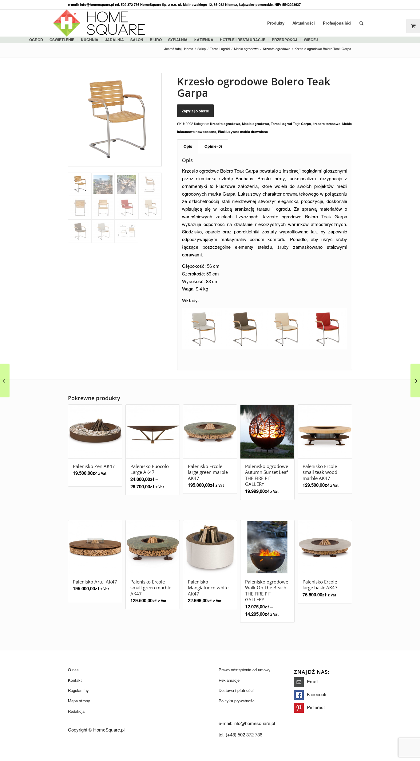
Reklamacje (229, 680)
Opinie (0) (213, 146)
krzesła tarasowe (326, 123)
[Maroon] (243, 328)
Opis (188, 146)
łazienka (203, 39)
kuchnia (89, 39)
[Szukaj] (361, 23)
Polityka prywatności (237, 701)
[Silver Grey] (202, 328)
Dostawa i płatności (236, 690)
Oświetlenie (62, 39)
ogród (36, 39)
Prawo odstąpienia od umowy (245, 670)
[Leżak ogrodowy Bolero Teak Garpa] (415, 380)
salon (136, 39)
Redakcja (76, 711)
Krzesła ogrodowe (225, 123)
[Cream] (285, 328)
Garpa (306, 123)
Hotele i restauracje (242, 39)
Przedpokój (284, 39)
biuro (156, 39)
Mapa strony (79, 701)
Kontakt (75, 680)
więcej (311, 39)
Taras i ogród (281, 123)
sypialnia (178, 39)
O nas (73, 670)
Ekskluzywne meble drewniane (243, 131)
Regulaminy (78, 690)
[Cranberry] (326, 328)
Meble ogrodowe (255, 123)
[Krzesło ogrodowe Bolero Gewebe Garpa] (5, 380)
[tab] (187, 146)
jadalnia (114, 39)
